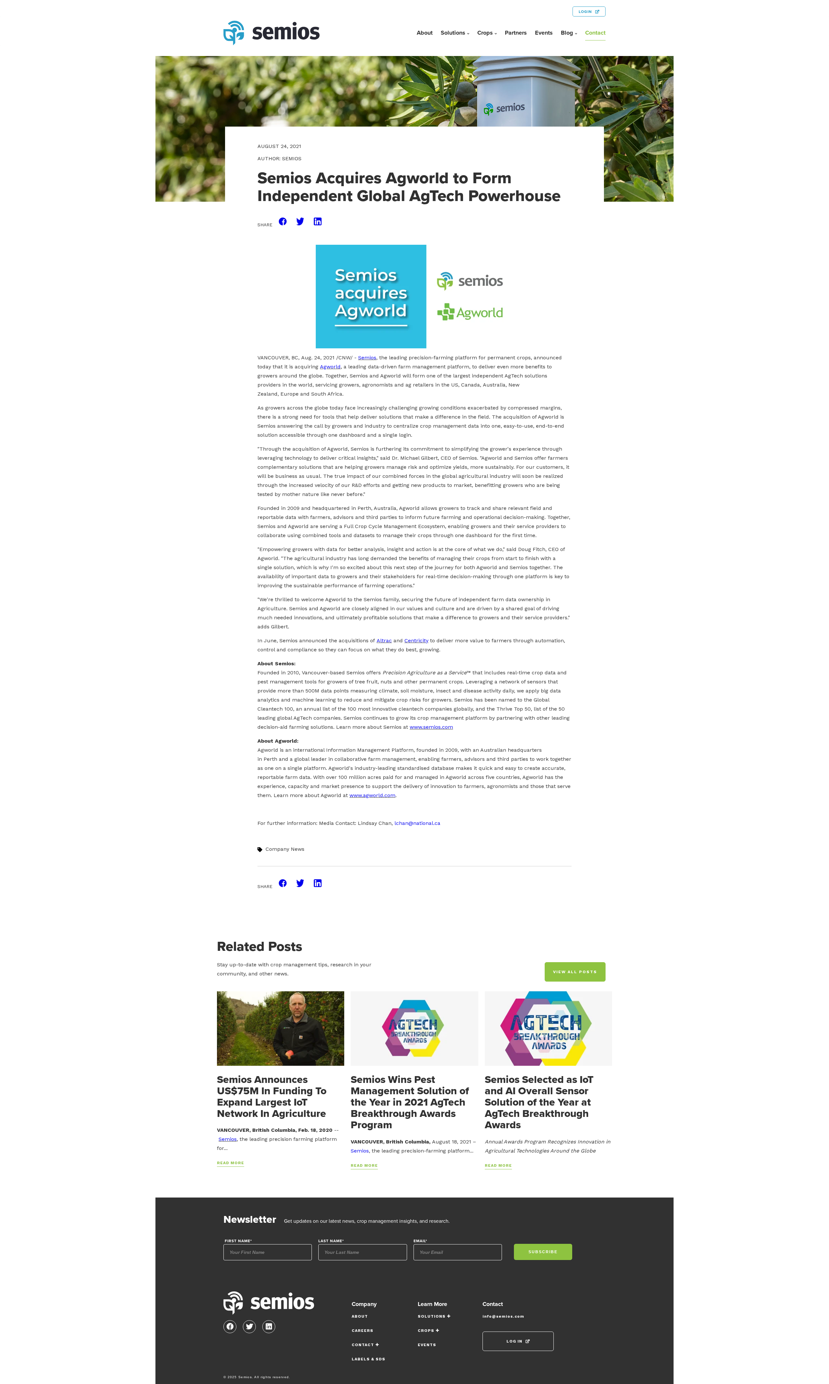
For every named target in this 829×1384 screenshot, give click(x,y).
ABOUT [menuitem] (360, 1316)
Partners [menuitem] (516, 32)
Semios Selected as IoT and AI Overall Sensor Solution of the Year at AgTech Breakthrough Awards (539, 1102)
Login (585, 12)
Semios (367, 357)
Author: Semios (279, 158)
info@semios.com (503, 1316)
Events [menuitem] (544, 32)
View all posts (575, 972)
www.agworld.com (372, 795)
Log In (514, 1341)
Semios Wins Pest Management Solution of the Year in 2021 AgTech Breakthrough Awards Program (410, 1102)
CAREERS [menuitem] (362, 1330)
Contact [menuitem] (595, 32)
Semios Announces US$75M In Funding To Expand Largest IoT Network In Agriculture (271, 1096)
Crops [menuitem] (485, 32)
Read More (230, 1163)
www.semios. (426, 727)
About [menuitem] (425, 32)
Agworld (330, 367)
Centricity (416, 640)
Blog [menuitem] (567, 32)
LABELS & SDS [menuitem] (368, 1359)
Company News (285, 849)
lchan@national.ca (417, 823)
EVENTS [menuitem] (427, 1345)
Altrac (384, 640)
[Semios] (268, 1305)
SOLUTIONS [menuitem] (432, 1316)
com (447, 727)
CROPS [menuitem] (426, 1330)
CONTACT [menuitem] (363, 1345)
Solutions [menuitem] (453, 32)
